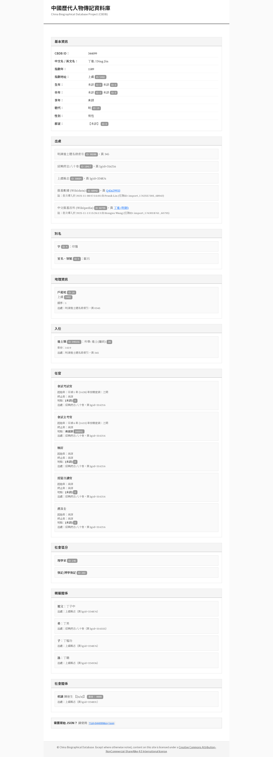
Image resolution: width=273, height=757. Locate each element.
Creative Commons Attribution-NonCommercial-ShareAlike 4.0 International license (161, 749)
